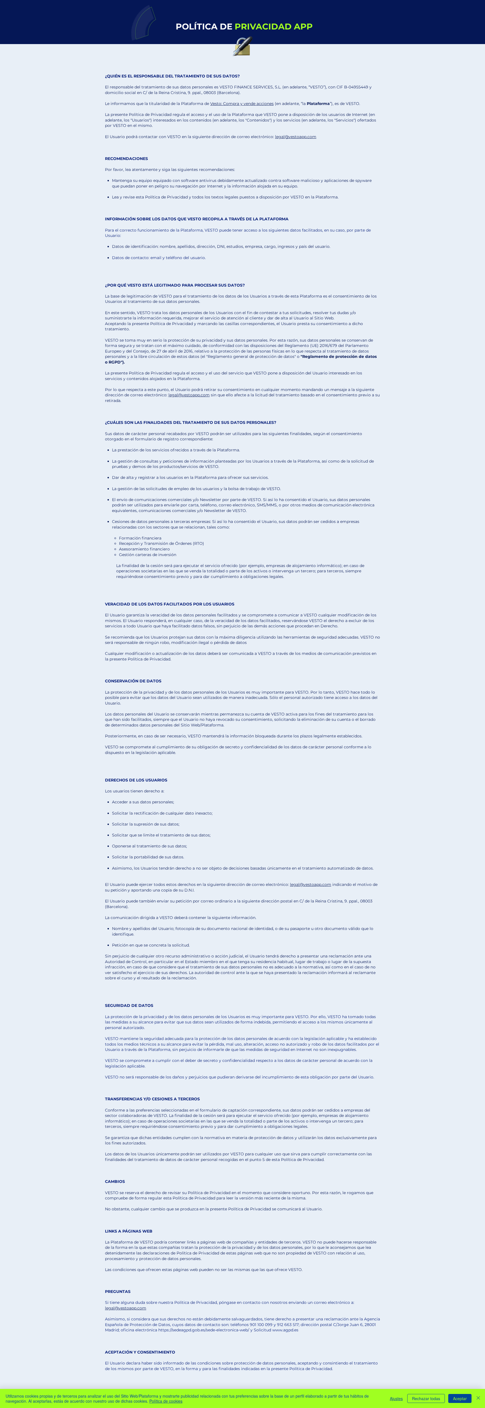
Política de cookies (165, 1401)
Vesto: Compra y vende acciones (242, 103)
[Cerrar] (478, 1398)
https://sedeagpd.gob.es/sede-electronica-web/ (203, 1329)
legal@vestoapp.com (295, 136)
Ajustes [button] (396, 1398)
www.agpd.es (285, 1329)
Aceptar (460, 1398)
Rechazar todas (426, 1398)
